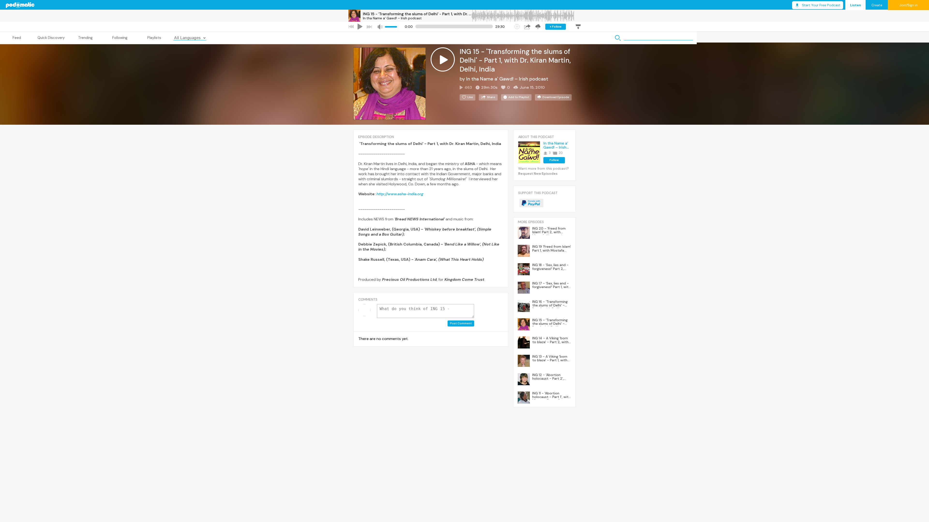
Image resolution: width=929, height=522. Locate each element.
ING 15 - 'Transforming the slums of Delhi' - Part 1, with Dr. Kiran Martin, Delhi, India (417, 13)
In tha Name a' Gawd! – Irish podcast (392, 18)
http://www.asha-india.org (399, 193)
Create (876, 5)
